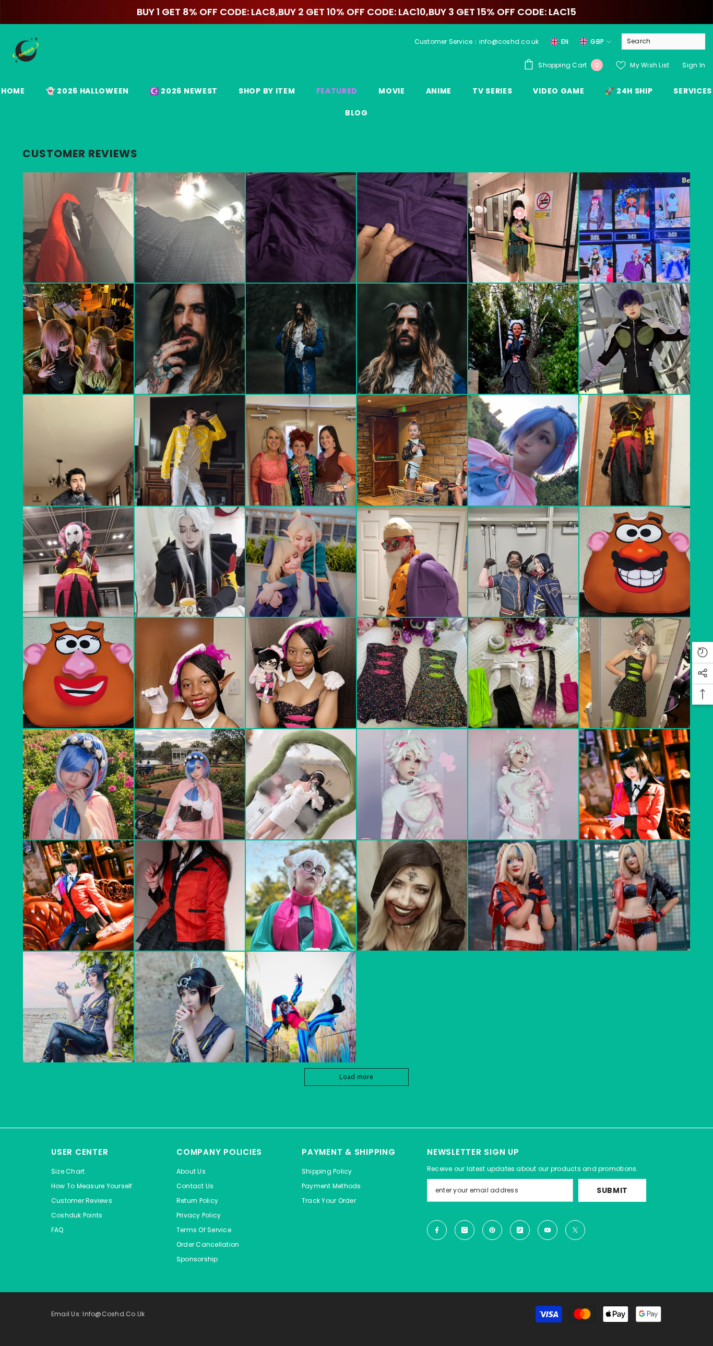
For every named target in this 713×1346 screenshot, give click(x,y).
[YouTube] (547, 1230)
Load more (356, 1076)
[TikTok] (520, 1230)
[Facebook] (437, 1230)
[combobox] (655, 41)
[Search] (663, 41)
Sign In (693, 65)
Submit (612, 1190)
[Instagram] (464, 1230)
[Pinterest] (492, 1230)
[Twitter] (575, 1230)
